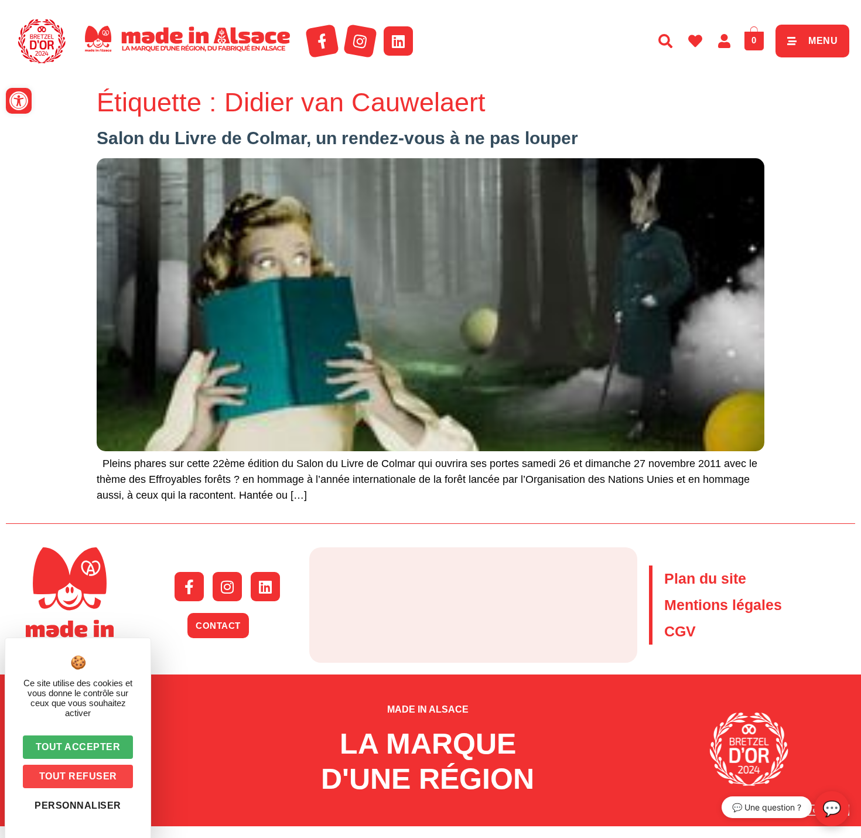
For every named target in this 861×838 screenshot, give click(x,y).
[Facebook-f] (322, 41)
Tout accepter (78, 747)
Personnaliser (78, 805)
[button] (19, 101)
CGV (680, 631)
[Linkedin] (398, 41)
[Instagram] (360, 41)
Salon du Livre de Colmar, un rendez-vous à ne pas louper (337, 138)
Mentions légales (723, 605)
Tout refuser (78, 776)
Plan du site (705, 578)
